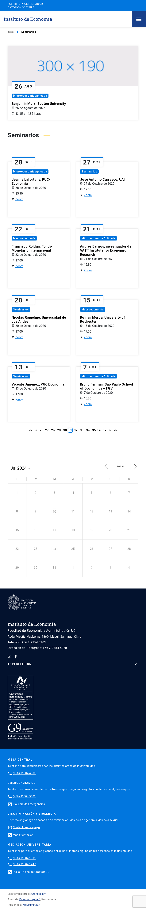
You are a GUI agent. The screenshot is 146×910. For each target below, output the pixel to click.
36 (99, 430)
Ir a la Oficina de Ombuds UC (31, 871)
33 (81, 430)
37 (104, 430)
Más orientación (23, 834)
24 (54, 549)
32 (75, 430)
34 (88, 430)
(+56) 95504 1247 (24, 864)
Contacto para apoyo (26, 827)
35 (94, 430)
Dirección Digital (28, 899)
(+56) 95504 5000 (24, 796)
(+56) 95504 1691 (24, 858)
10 (54, 511)
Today (121, 466)
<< (31, 430)
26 (41, 430)
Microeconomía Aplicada (30, 95)
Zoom (19, 199)
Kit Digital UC (30, 904)
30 (65, 430)
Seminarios (89, 171)
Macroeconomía (24, 238)
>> (115, 430)
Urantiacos (37, 893)
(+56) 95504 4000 (24, 773)
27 (46, 430)
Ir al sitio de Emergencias (29, 804)
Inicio (11, 31)
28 (53, 430)
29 (59, 430)
